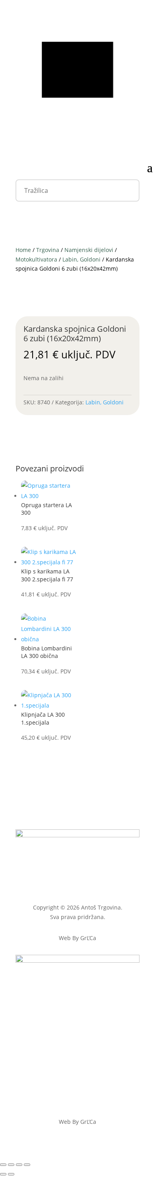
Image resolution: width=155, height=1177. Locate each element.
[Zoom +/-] (3, 1165)
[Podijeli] (19, 1165)
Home (23, 250)
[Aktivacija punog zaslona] (11, 1165)
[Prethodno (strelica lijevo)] (3, 1174)
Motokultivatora (36, 259)
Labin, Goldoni (81, 259)
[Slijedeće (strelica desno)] (11, 1174)
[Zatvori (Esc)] (27, 1165)
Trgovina (47, 250)
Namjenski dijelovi (88, 250)
